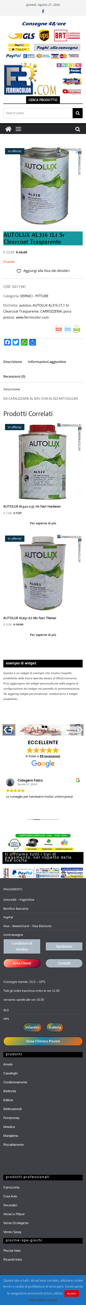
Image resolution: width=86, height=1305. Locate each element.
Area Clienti (22, 963)
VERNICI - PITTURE (34, 296)
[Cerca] (78, 113)
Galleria (55, 1027)
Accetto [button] (71, 1293)
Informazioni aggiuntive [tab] (47, 361)
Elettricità (9, 1091)
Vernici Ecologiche (15, 1223)
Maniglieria (10, 1135)
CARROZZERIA (51, 311)
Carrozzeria (11, 1187)
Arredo (8, 1064)
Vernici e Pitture (14, 1214)
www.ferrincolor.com (32, 317)
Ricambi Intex (12, 1259)
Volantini (32, 1027)
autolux (25, 305)
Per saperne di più (43, 523)
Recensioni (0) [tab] (14, 376)
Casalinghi (10, 1073)
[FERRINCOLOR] (8, 129)
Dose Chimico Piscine (43, 1041)
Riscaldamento (13, 1144)
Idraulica (9, 1126)
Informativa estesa (43, 1300)
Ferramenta (11, 1118)
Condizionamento (15, 1082)
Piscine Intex (12, 1250)
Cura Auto (10, 1196)
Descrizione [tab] (12, 361)
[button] (77, 153)
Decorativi (10, 1205)
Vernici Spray (12, 1232)
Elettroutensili (12, 1109)
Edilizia (8, 1100)
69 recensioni (50, 756)
